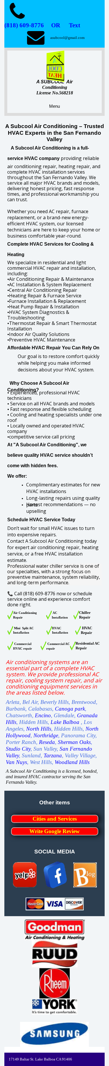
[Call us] (17, 11)
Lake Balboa (65, 722)
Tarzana (53, 755)
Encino (43, 715)
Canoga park (70, 709)
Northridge (45, 735)
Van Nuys (16, 762)
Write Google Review (54, 831)
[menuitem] (54, 821)
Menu (54, 106)
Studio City (18, 749)
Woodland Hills (72, 762)
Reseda (47, 742)
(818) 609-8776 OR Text (42, 25)
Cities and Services (55, 819)
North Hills (38, 729)
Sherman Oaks (74, 742)
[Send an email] (35, 37)
